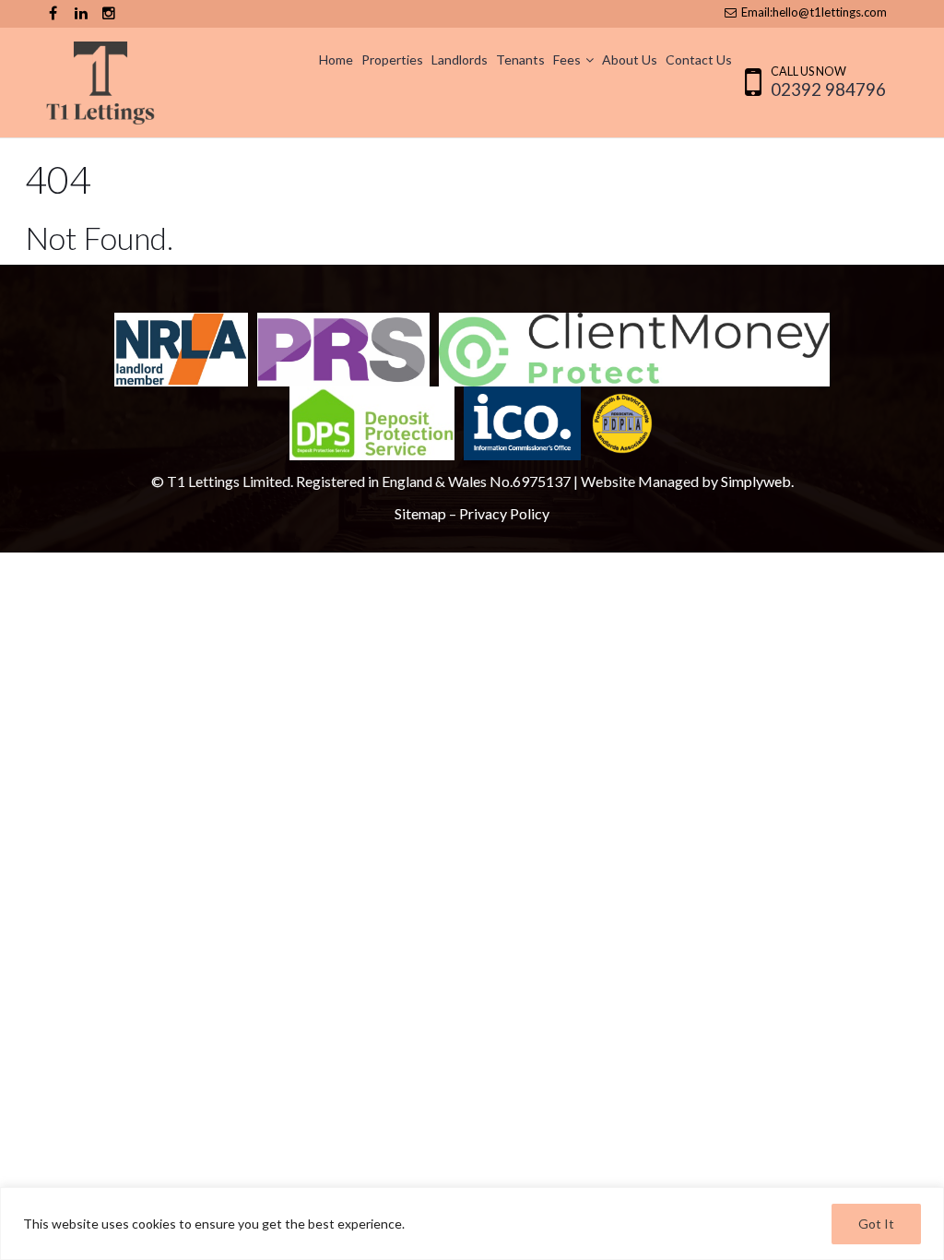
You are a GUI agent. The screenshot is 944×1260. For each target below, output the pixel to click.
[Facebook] (53, 13)
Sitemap (420, 513)
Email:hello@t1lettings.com (812, 12)
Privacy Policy (504, 513)
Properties (392, 59)
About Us (629, 59)
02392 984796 (828, 89)
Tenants (520, 59)
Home (336, 59)
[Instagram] (108, 13)
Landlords (459, 59)
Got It (876, 1223)
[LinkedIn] (80, 13)
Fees (567, 59)
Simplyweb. (757, 481)
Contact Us (699, 59)
